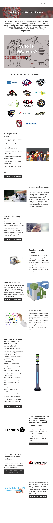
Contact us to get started (13, 176)
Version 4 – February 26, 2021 (38, 443)
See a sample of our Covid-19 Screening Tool (13, 471)
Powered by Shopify (45, 515)
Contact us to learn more (12, 406)
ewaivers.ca (39, 515)
